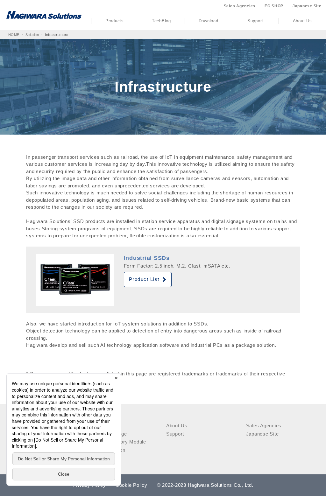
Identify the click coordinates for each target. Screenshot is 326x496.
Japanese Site (307, 6)
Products (114, 20)
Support (255, 20)
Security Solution (105, 450)
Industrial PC (101, 425)
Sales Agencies (240, 6)
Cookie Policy (131, 485)
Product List (144, 279)
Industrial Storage (106, 434)
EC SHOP (274, 6)
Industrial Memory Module (116, 441)
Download (208, 20)
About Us (302, 20)
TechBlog (161, 20)
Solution (32, 35)
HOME (13, 35)
